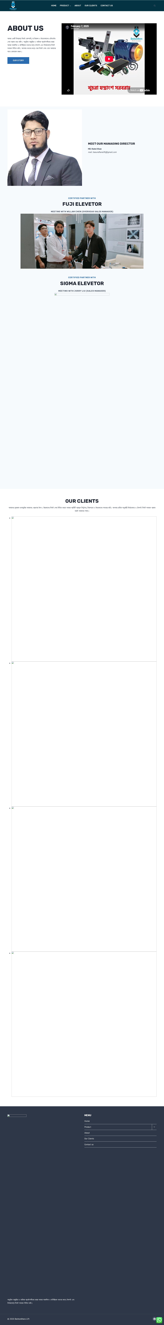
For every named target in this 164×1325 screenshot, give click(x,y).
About (78, 5)
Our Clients (91, 5)
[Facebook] (154, 1319)
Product (87, 1127)
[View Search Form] (155, 6)
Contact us (107, 5)
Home (53, 5)
